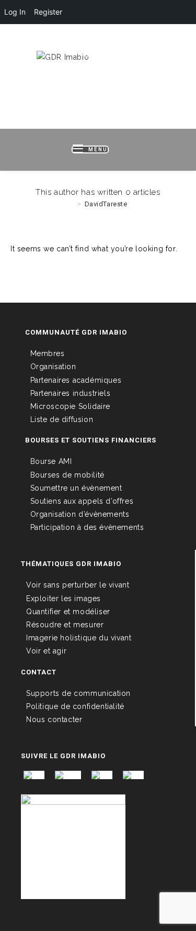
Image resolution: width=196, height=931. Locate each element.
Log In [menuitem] (15, 11)
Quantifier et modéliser (68, 611)
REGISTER (87, 41)
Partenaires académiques (76, 380)
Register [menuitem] (48, 11)
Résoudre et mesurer (64, 624)
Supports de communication (78, 693)
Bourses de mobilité (67, 475)
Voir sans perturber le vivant (77, 585)
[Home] (71, 204)
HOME (18, 41)
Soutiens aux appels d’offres (82, 501)
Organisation (53, 366)
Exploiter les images (63, 598)
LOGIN (49, 41)
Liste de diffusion (62, 419)
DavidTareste (106, 204)
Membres (47, 353)
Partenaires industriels (70, 393)
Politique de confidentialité (75, 706)
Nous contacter (54, 719)
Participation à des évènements (87, 527)
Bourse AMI (51, 461)
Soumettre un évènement (76, 488)
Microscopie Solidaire (70, 406)
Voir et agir (46, 651)
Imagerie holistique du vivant (78, 638)
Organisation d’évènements (80, 514)
